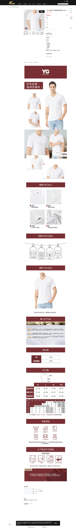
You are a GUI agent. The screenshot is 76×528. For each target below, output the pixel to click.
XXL (47, 24)
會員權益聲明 (44, 527)
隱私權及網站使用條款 (31, 527)
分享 (48, 56)
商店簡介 (29, 526)
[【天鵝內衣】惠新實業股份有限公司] (11, 2)
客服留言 (44, 526)
